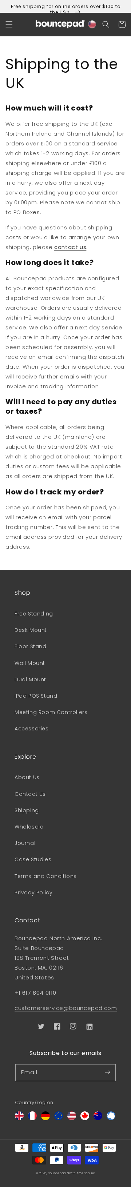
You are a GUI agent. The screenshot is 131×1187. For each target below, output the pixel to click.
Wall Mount (30, 663)
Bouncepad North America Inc (71, 1173)
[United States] (71, 1118)
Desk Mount (31, 630)
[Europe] (58, 1118)
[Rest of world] (111, 1118)
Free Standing (34, 613)
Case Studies (33, 859)
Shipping (27, 810)
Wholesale (29, 826)
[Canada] (84, 1118)
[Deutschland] (45, 1118)
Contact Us (30, 794)
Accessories (32, 728)
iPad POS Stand (36, 695)
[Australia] (98, 1118)
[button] (9, 24)
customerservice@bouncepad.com (66, 1008)
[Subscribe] (107, 1072)
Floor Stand (31, 646)
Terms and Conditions (46, 876)
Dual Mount (30, 679)
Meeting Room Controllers (51, 712)
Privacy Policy (33, 892)
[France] (32, 1118)
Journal (25, 843)
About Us (27, 777)
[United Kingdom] (19, 1118)
